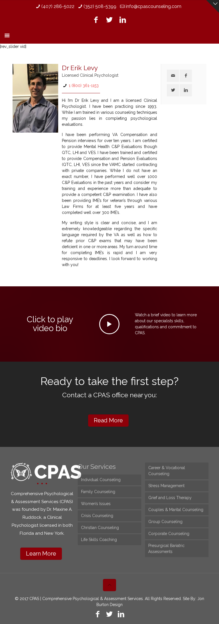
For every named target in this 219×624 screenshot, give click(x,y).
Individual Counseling (101, 479)
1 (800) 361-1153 (84, 85)
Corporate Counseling (168, 533)
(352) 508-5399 (100, 6)
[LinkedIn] (123, 19)
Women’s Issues (96, 503)
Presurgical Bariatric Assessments (166, 548)
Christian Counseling (100, 527)
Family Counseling (98, 491)
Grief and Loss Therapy (170, 497)
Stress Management (166, 485)
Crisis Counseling (97, 515)
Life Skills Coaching (99, 539)
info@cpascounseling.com (153, 6)
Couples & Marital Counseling (175, 509)
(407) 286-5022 (57, 6)
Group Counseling (165, 521)
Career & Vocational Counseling (166, 470)
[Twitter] (109, 19)
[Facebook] (96, 19)
